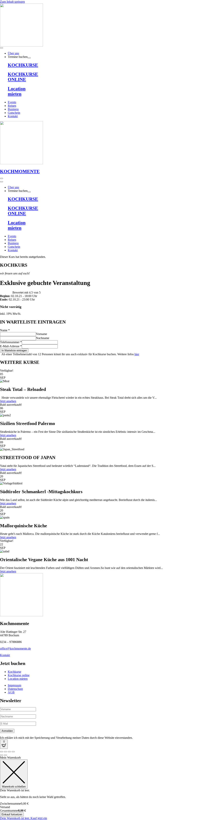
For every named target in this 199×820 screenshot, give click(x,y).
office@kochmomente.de (15, 648)
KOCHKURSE (23, 65)
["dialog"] (99, 788)
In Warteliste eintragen (14, 350)
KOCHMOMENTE (20, 171)
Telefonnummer (11, 342)
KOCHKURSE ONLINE (23, 77)
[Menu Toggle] (1, 47)
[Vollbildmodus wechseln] (5, 751)
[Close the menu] (1, 181)
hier (136, 354)
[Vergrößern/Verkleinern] (1, 751)
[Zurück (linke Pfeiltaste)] (1, 755)
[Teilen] (9, 751)
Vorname (41, 334)
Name (5, 330)
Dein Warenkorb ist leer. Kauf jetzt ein (23, 818)
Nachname (42, 338)
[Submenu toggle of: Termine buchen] (29, 57)
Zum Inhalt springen (12, 1)
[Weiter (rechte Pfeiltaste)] (5, 755)
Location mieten (16, 91)
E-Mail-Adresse (11, 346)
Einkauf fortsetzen (12, 814)
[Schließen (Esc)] (13, 751)
